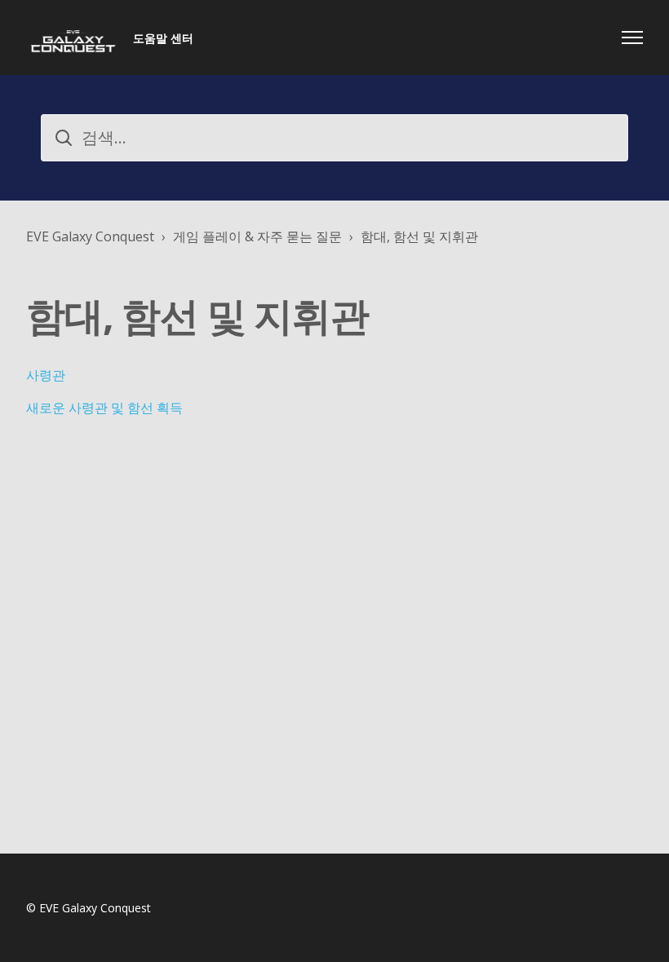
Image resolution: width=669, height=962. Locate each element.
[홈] (73, 37)
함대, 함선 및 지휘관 (419, 236)
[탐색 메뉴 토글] (632, 37)
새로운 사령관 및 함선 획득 (104, 408)
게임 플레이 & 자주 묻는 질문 (257, 236)
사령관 (45, 375)
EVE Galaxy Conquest (90, 236)
